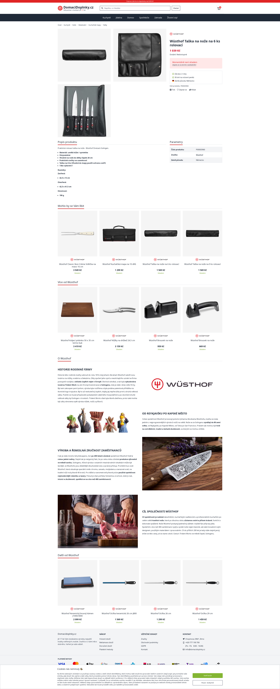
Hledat (176, 8)
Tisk (173, 90)
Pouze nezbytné (207, 683)
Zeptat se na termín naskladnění (184, 65)
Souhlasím (208, 675)
